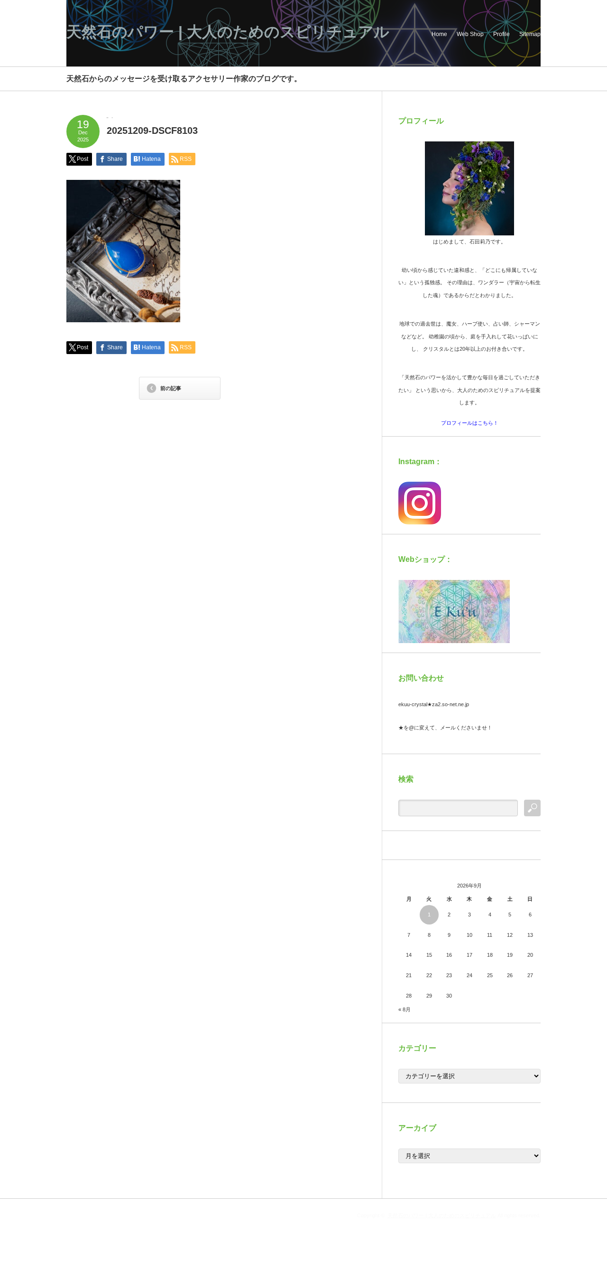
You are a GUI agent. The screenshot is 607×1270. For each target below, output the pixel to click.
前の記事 (170, 388)
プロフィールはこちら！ (469, 423)
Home (439, 34)
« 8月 (404, 1009)
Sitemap (530, 34)
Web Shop (470, 34)
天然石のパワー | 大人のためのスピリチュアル (227, 31)
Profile (501, 34)
